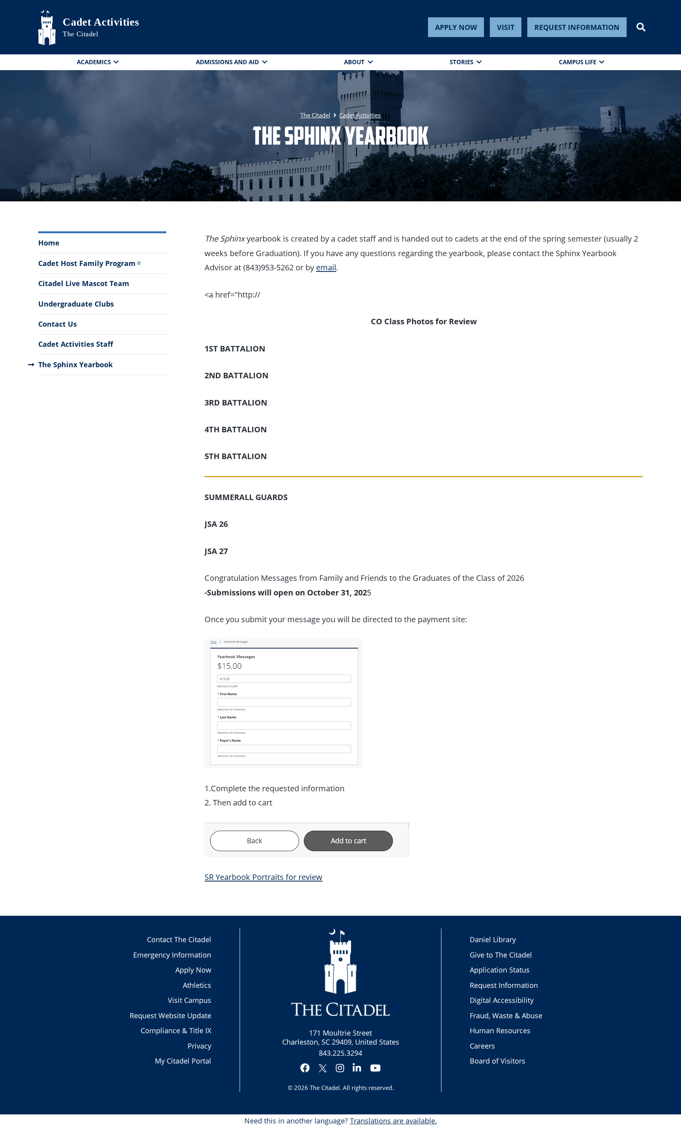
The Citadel (325, 1088)
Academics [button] (94, 62)
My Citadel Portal (183, 1061)
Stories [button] (461, 62)
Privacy (199, 1046)
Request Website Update (170, 1015)
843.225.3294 (340, 1053)
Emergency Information (172, 955)
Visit (505, 27)
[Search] (641, 27)
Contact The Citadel (179, 939)
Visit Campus (189, 1000)
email (326, 267)
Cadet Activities (101, 22)
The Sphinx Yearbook (75, 364)
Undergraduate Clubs (76, 304)
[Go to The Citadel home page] (47, 27)
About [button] (354, 62)
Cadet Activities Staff (75, 344)
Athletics (197, 985)
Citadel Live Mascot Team (83, 283)
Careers (482, 1046)
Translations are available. (393, 1120)
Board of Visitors (497, 1061)
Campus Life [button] (577, 62)
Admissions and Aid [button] (227, 62)
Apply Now (456, 27)
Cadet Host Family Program (87, 263)
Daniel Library (493, 939)
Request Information (577, 27)
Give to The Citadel (501, 955)
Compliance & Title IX (176, 1030)
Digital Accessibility (502, 1000)
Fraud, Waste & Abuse (506, 1015)
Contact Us (57, 324)
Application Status (500, 970)
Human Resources (500, 1030)
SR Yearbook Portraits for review (263, 876)
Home (49, 242)
